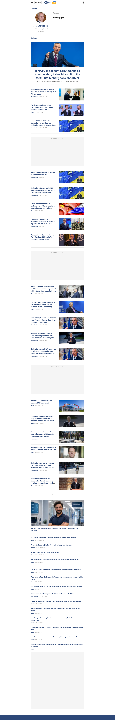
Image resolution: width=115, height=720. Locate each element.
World (52, 84)
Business (33, 547)
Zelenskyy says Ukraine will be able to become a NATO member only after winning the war (43, 434)
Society (32, 540)
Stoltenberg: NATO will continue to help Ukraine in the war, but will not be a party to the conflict (43, 320)
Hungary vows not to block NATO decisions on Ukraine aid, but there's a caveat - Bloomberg (43, 304)
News (32, 562)
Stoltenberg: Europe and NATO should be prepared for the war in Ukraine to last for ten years (43, 190)
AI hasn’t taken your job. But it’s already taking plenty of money (51, 545)
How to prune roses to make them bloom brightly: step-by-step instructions (55, 637)
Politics (33, 423)
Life (32, 533)
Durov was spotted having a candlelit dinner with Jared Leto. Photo (52, 594)
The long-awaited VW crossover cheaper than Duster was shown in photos (55, 559)
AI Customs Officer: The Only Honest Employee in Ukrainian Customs (53, 537)
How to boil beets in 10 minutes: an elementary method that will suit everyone (56, 570)
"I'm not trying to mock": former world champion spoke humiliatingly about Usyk (56, 586)
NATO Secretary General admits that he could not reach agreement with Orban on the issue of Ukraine (43, 289)
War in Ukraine (34, 96)
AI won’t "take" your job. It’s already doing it (45, 552)
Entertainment (34, 596)
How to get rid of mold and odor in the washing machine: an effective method (56, 601)
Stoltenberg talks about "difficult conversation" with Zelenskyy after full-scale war (43, 92)
